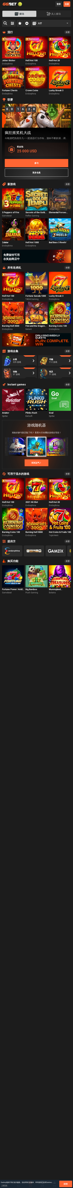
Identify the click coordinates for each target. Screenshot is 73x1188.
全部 (68, 32)
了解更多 (4, 1185)
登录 (59, 4)
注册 (67, 4)
